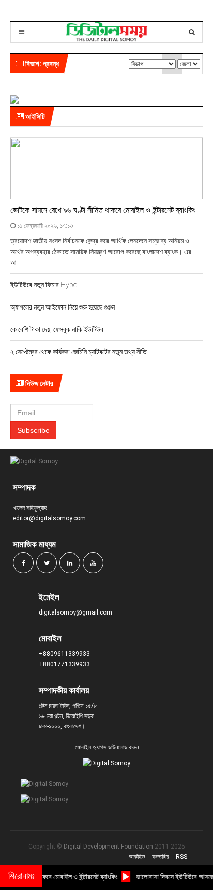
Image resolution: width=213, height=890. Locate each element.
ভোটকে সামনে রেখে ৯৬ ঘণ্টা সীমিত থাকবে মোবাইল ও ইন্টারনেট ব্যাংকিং (102, 210)
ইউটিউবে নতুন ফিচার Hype (43, 285)
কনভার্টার (160, 856)
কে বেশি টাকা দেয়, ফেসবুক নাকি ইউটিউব (56, 329)
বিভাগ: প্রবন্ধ (41, 64)
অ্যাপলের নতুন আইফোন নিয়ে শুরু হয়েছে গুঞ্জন (62, 307)
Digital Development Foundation (108, 846)
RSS (181, 856)
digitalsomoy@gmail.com (75, 612)
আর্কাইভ (137, 856)
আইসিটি (34, 116)
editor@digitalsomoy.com (49, 518)
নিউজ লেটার (38, 383)
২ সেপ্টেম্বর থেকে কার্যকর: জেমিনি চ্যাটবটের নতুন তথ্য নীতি (78, 351)
